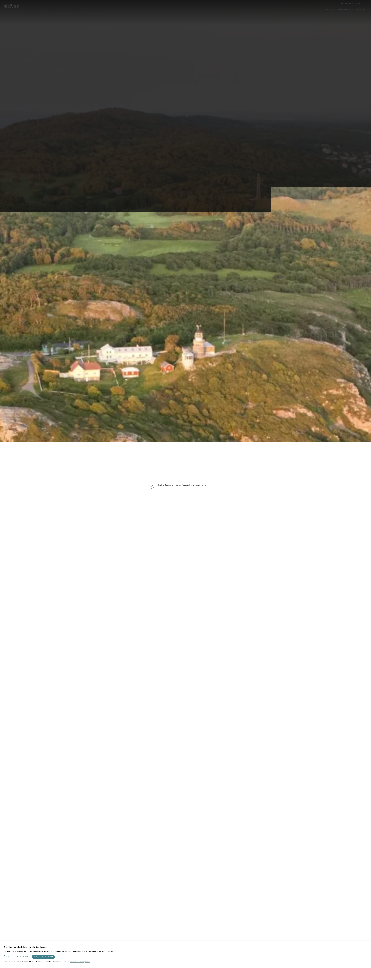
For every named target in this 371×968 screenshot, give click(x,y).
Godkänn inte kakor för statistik (17, 957)
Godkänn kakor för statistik (43, 957)
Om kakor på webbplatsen (80, 962)
